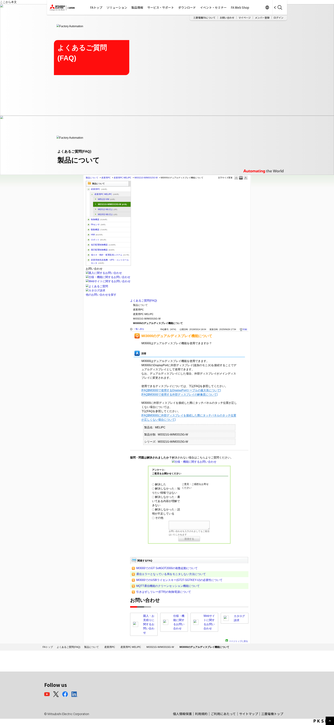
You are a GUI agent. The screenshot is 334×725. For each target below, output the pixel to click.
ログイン (278, 17)
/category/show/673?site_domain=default (88, 239)
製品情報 (137, 7)
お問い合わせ (227, 17)
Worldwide (267, 7)
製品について (92, 177)
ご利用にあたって (223, 713)
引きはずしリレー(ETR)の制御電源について (163, 591)
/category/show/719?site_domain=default (88, 244)
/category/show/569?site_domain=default (88, 229)
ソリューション (116, 7)
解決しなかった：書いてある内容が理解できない (166, 501)
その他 (159, 517)
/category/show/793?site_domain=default (88, 249)
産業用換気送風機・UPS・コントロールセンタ (110, 261)
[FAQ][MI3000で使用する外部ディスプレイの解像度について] (179, 394)
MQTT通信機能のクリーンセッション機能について (168, 585)
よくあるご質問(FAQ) (143, 300)
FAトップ (96, 7)
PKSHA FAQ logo (323, 721)
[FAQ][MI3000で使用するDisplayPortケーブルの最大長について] (181, 390)
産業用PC (106, 177)
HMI (97, 234)
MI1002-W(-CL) (107, 214)
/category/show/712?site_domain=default (88, 234)
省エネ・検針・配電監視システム (110, 255)
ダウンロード (187, 7)
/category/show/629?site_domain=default (88, 219)
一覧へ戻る (139, 329)
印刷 (245, 329)
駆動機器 (99, 229)
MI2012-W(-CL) (107, 209)
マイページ (244, 17)
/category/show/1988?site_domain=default (92, 194)
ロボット (98, 239)
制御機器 (99, 219)
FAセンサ (98, 224)
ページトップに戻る (238, 641)
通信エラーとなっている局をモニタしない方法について (171, 574)
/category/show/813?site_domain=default (88, 259)
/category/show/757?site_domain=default (88, 254)
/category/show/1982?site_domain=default (88, 224)
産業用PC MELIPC (122, 177)
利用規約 (201, 713)
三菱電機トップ (272, 713)
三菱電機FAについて (204, 17)
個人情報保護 (182, 713)
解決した (160, 484)
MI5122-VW (106, 199)
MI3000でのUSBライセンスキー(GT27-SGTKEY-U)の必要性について (179, 580)
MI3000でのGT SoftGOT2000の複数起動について (167, 568)
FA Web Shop (240, 7)
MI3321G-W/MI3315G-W (146, 177)
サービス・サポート (160, 7)
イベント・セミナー (213, 7)
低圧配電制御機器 (103, 245)
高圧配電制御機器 (102, 250)
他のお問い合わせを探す (101, 294)
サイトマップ (248, 713)
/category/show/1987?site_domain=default (88, 189)
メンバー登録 (262, 17)
